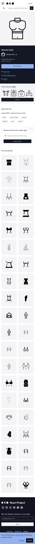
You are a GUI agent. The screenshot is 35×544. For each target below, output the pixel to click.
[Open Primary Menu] (3, 4)
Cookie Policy (20, 535)
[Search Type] (4, 8)
